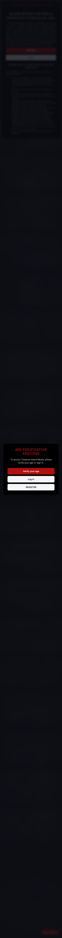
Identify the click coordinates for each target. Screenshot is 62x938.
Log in (31, 479)
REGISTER (31, 487)
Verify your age (31, 471)
